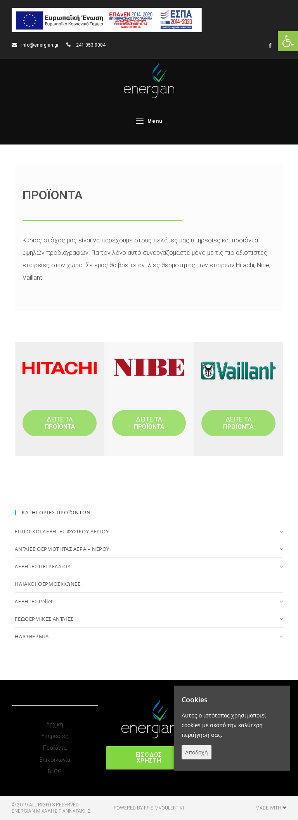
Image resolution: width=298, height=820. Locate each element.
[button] (59, 423)
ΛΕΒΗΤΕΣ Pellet (34, 601)
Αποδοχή (196, 752)
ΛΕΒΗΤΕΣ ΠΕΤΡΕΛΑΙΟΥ (42, 566)
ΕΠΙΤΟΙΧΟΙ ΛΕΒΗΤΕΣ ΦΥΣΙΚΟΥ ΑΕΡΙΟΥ (62, 531)
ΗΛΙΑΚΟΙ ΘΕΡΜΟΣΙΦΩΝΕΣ (47, 583)
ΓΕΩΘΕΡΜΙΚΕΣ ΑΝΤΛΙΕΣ (44, 618)
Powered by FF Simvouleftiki (149, 808)
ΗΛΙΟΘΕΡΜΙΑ (32, 636)
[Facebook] (270, 45)
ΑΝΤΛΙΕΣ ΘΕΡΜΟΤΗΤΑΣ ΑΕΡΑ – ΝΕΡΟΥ (62, 548)
